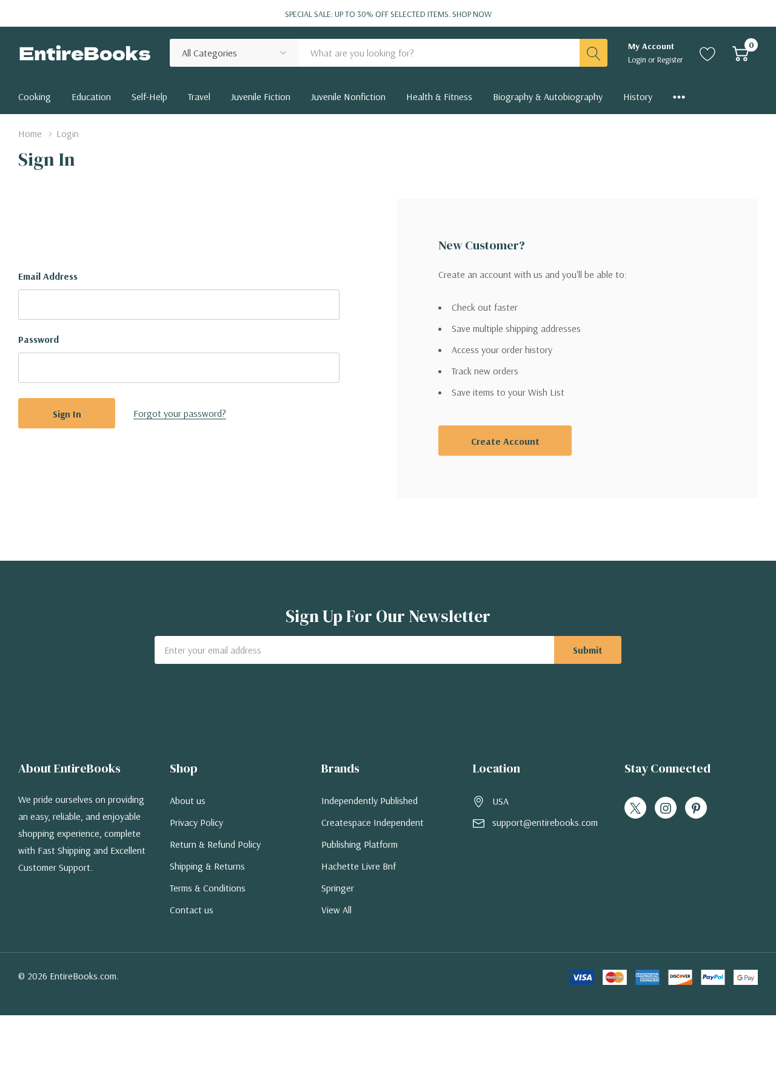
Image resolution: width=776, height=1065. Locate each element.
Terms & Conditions (208, 888)
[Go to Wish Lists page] (708, 53)
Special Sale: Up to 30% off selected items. (388, 13)
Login (638, 59)
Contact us (191, 910)
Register (670, 59)
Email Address (48, 276)
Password (38, 339)
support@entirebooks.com (545, 822)
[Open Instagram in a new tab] (665, 808)
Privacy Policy (196, 822)
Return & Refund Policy (215, 844)
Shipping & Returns (207, 866)
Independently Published (369, 800)
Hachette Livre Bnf (358, 866)
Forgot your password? (179, 413)
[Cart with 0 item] (740, 53)
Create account (505, 441)
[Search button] (593, 53)
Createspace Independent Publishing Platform (372, 833)
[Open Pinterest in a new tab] (696, 808)
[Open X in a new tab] (635, 808)
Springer (337, 888)
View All (336, 910)
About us (188, 800)
